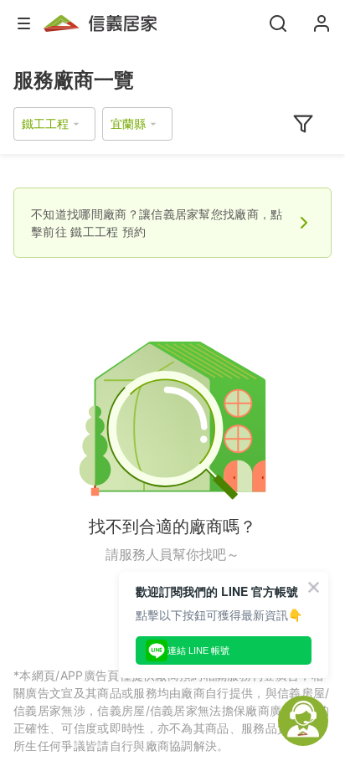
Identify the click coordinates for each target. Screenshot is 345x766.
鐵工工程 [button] (45, 123)
